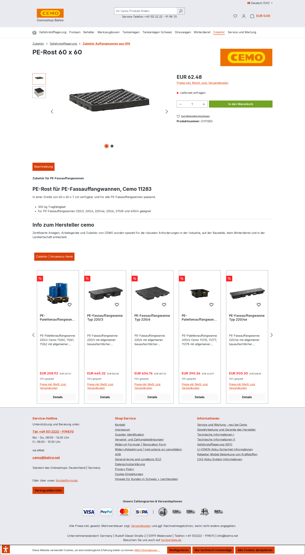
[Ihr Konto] (244, 15)
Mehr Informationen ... (147, 550)
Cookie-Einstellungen (129, 474)
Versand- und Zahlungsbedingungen (139, 439)
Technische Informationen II (216, 439)
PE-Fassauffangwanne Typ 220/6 (152, 317)
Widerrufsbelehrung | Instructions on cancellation (148, 449)
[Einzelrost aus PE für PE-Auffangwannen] (109, 111)
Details (58, 397)
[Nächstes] (166, 111)
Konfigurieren (179, 550)
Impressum (122, 429)
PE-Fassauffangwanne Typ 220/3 (105, 317)
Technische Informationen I (215, 434)
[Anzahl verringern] (180, 104)
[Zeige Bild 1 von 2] (106, 146)
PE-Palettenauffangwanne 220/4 (58, 317)
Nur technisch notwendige (213, 550)
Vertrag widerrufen (48, 490)
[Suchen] (181, 10)
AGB (118, 454)
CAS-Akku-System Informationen (219, 459)
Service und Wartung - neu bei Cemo (222, 424)
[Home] (34, 32)
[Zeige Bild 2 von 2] (112, 146)
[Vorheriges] (52, 111)
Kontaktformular (67, 480)
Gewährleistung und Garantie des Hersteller (226, 429)
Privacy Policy (124, 469)
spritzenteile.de (171, 540)
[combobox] (145, 10)
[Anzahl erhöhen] (204, 104)
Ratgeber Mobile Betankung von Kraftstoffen (227, 454)
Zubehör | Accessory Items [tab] (54, 256)
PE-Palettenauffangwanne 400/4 (200, 317)
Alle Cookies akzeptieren (255, 550)
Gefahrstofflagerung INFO (214, 444)
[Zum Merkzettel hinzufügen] (69, 304)
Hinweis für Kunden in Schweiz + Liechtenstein (146, 479)
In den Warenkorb (240, 104)
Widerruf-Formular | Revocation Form (140, 444)
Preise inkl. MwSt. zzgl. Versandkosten (202, 83)
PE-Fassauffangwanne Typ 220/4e (247, 317)
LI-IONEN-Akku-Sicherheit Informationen (225, 449)
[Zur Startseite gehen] (50, 15)
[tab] (43, 167)
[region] (101, 111)
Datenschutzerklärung (130, 464)
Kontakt (120, 424)
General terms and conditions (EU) (138, 459)
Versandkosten (141, 526)
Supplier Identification (129, 434)
